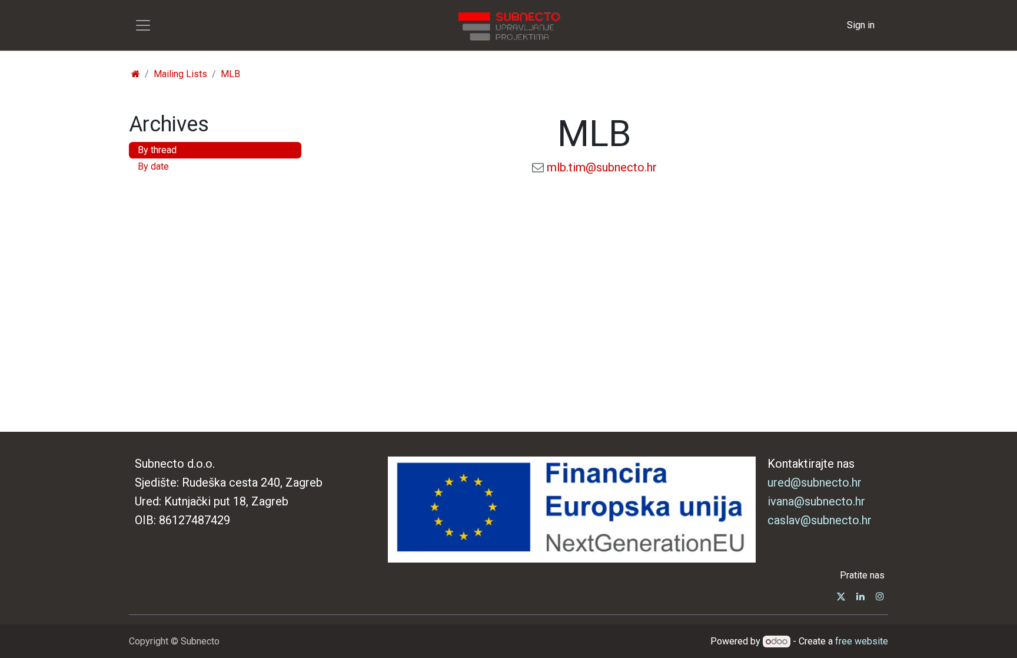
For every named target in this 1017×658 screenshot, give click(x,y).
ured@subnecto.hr (814, 482)
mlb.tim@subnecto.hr (602, 167)
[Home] (135, 74)
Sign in (861, 25)
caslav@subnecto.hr (819, 520)
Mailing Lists (180, 74)
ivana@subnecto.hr (816, 501)
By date (153, 166)
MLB (230, 74)
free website (861, 641)
